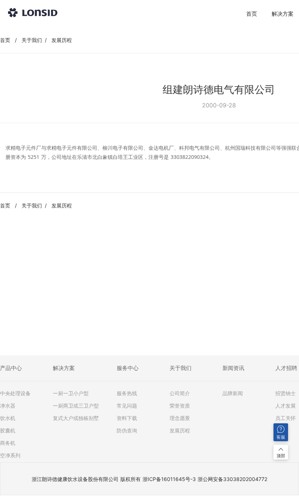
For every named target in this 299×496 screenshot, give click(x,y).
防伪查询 (127, 430)
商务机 (7, 443)
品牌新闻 (232, 393)
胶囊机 (7, 430)
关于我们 (32, 40)
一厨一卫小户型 (71, 393)
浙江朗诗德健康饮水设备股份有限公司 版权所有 (86, 479)
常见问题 (127, 405)
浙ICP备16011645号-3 (169, 479)
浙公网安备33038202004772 (232, 479)
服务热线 (127, 393)
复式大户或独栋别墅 (76, 418)
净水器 (7, 405)
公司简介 (180, 393)
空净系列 (10, 455)
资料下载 (127, 418)
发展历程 (61, 40)
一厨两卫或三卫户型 (76, 405)
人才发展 (285, 405)
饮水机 (7, 418)
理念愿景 (180, 418)
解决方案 (283, 13)
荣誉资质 (180, 405)
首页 (251, 13)
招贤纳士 (285, 393)
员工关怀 (285, 418)
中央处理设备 (15, 393)
